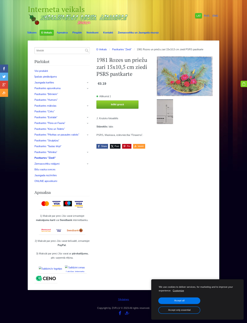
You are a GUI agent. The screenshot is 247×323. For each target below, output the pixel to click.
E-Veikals (101, 49)
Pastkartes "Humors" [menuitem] (46, 99)
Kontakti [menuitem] (108, 32)
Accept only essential (179, 310)
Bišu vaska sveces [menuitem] (44, 169)
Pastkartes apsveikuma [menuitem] (47, 88)
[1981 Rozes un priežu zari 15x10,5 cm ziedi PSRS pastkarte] (165, 111)
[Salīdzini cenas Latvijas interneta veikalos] (75, 268)
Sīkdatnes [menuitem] (123, 299)
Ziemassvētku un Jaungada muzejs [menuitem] (138, 32)
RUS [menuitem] (206, 15)
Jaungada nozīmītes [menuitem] (45, 175)
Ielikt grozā (117, 104)
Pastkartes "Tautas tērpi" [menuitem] (47, 146)
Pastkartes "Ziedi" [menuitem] (45, 157)
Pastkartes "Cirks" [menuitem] (44, 111)
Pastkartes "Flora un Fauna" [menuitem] (49, 123)
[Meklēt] (87, 50)
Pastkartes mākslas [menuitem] (45, 105)
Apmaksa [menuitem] (62, 32)
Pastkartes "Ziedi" (122, 49)
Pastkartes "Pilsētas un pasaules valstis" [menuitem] (56, 134)
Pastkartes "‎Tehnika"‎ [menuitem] (45, 152)
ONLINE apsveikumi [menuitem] (45, 181)
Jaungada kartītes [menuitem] (44, 82)
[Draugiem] (127, 313)
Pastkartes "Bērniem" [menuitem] (46, 94)
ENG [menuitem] (215, 15)
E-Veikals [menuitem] (46, 32)
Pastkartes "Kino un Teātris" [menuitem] (49, 128)
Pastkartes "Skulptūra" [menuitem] (46, 140)
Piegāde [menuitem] (77, 32)
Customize (178, 290)
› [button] (88, 82)
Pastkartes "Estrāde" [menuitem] (45, 117)
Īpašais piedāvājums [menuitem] (45, 76)
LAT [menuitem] (198, 15)
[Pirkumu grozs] (244, 84)
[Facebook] (120, 313)
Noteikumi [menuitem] (92, 32)
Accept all (179, 300)
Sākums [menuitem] (32, 32)
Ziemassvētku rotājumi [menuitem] (46, 163)
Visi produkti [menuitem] (41, 70)
